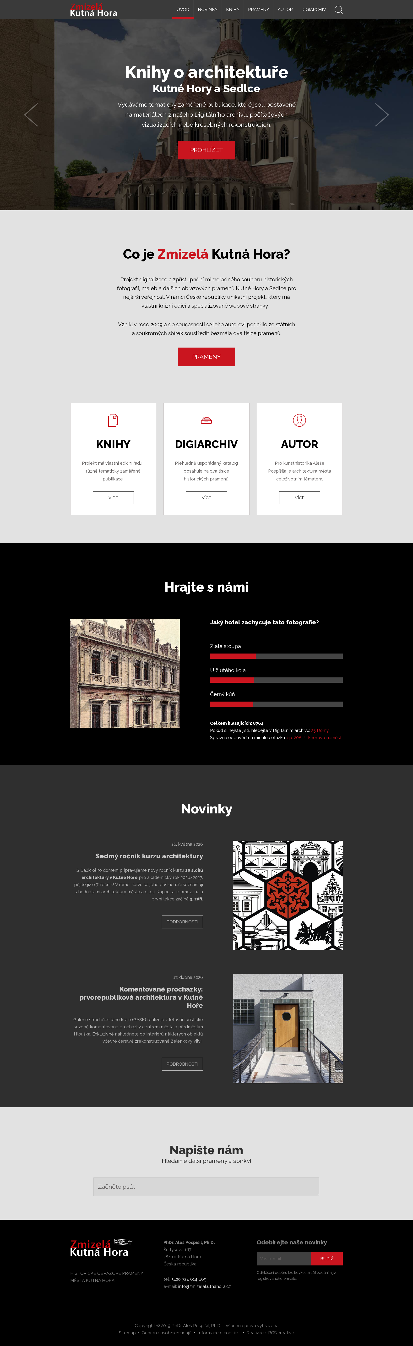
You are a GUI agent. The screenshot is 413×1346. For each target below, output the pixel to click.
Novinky (207, 9)
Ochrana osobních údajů (166, 1332)
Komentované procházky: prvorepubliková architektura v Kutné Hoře (141, 997)
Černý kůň (222, 694)
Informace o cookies (218, 1332)
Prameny (258, 9)
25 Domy (320, 730)
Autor (285, 9)
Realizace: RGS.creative (270, 1332)
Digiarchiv (313, 9)
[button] (31, 114)
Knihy (232, 9)
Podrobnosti (182, 921)
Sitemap (127, 1332)
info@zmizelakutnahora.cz (204, 1286)
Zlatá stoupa (225, 646)
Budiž (326, 1258)
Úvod (183, 9)
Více (113, 497)
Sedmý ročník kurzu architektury (149, 856)
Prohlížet (206, 149)
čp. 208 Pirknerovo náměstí (314, 737)
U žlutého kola (228, 670)
